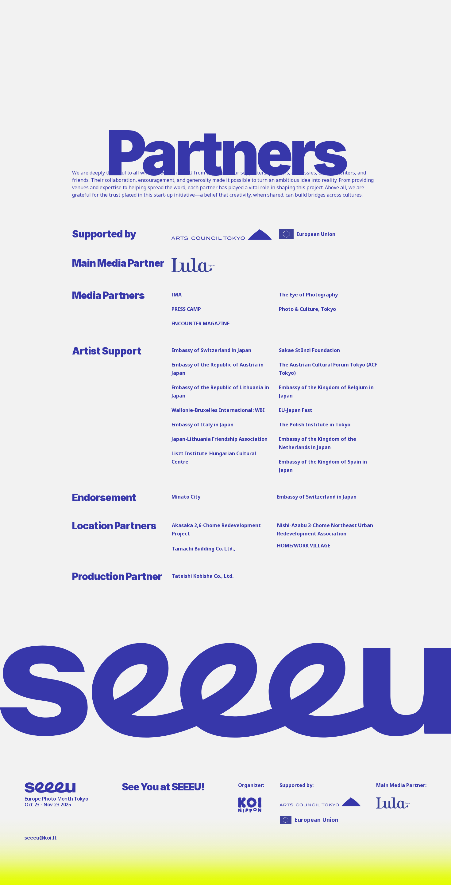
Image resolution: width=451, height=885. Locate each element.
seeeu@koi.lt (41, 837)
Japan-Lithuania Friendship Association (220, 439)
